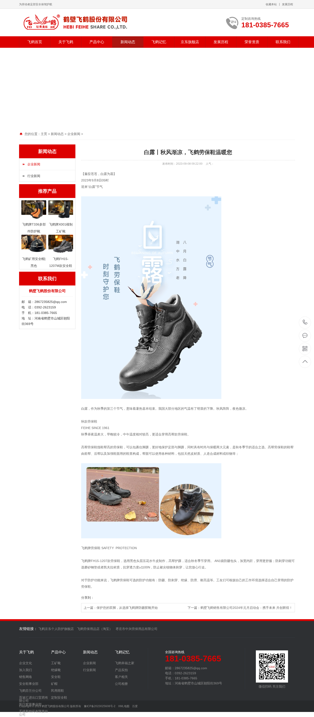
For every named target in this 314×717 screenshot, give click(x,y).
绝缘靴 (56, 670)
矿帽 (54, 683)
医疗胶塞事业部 (30, 704)
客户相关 (121, 676)
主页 (44, 134)
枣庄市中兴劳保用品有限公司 (136, 629)
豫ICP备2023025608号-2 (99, 706)
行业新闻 (33, 176)
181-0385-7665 (305, 322)
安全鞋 (56, 676)
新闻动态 (127, 42)
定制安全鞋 (59, 697)
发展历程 (287, 4)
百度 (135, 706)
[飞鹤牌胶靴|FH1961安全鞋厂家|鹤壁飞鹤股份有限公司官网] (75, 22)
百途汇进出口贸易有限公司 (33, 699)
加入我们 (25, 670)
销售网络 (25, 676)
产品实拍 (121, 670)
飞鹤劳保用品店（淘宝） (94, 629)
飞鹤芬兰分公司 (30, 690)
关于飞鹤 (65, 42)
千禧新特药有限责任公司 (33, 713)
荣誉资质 (252, 42)
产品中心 (96, 42)
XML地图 (123, 706)
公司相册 (121, 683)
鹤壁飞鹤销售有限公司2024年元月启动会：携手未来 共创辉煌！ (246, 608)
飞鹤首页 (34, 42)
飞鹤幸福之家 (124, 663)
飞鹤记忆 (158, 42)
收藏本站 (271, 4)
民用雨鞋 (57, 690)
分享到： (87, 597)
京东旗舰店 (190, 42)
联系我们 (283, 42)
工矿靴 (56, 663)
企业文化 (25, 663)
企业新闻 (73, 134)
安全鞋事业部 (28, 683)
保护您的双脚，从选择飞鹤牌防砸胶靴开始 (127, 608)
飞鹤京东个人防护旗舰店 (56, 629)
